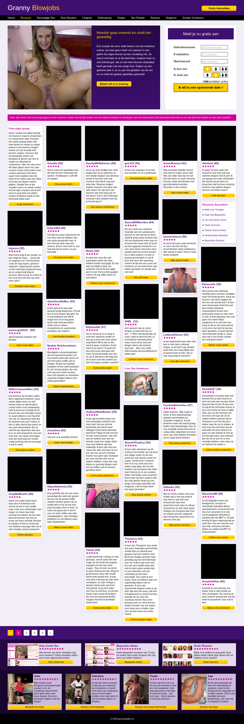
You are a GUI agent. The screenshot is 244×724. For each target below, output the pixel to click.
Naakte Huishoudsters (63, 386)
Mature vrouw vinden (63, 527)
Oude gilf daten (219, 195)
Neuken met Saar (209, 707)
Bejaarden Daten (133, 662)
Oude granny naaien (102, 368)
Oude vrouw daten (25, 345)
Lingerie (87, 17)
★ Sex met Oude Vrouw (214, 220)
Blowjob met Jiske (34, 707)
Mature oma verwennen (219, 608)
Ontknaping (105, 17)
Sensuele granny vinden (141, 178)
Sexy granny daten (63, 184)
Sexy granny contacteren (102, 207)
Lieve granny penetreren (102, 475)
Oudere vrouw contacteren (102, 283)
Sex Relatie (138, 17)
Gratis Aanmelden (219, 8)
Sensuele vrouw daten (25, 286)
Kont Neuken (68, 17)
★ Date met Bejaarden (214, 215)
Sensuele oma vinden (64, 257)
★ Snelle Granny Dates (214, 230)
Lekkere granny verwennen (218, 450)
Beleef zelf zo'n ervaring (114, 83)
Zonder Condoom (193, 17)
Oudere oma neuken (218, 537)
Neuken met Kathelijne (92, 707)
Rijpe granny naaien (180, 260)
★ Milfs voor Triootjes (213, 209)
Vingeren (171, 17)
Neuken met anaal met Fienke (150, 707)
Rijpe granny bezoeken (179, 525)
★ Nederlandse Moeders (215, 235)
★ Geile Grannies (211, 225)
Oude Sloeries (210, 662)
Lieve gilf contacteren (180, 361)
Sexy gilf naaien (141, 277)
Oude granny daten (102, 608)
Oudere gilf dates (25, 535)
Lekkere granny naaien (141, 619)
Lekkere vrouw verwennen (141, 359)
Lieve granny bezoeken (64, 336)
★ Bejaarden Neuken (213, 240)
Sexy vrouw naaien (180, 192)
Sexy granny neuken (141, 495)
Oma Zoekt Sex (56, 662)
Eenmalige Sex (46, 17)
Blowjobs (26, 17)
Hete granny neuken (25, 450)
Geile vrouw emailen (63, 442)
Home (11, 17)
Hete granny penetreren (180, 443)
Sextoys (155, 17)
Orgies (121, 17)
